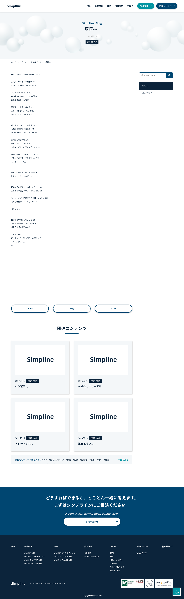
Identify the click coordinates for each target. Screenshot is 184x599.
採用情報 (144, 5)
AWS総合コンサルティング (34, 556)
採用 (112, 553)
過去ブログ (147, 93)
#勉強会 (83, 459)
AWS (112, 556)
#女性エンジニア (56, 459)
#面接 (106, 459)
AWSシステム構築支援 (33, 563)
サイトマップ (37, 583)
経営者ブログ (92, 42)
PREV (30, 308)
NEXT (113, 308)
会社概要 (87, 553)
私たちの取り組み (117, 567)
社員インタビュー (117, 560)
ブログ (130, 5)
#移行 (68, 459)
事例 (109, 5)
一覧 (72, 308)
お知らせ (113, 563)
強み (89, 5)
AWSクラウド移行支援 (33, 560)
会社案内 (119, 5)
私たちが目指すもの (92, 556)
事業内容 (99, 5)
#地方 (99, 459)
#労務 (75, 459)
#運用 (92, 459)
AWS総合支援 (29, 553)
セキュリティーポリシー (55, 583)
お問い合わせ (165, 5)
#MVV (44, 459)
